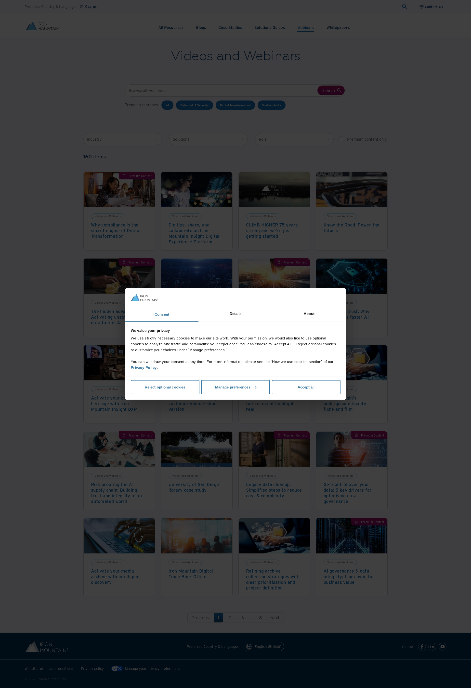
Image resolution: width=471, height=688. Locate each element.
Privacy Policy (144, 367)
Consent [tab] (162, 314)
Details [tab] (236, 314)
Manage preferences (232, 387)
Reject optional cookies (165, 387)
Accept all (306, 387)
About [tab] (309, 314)
